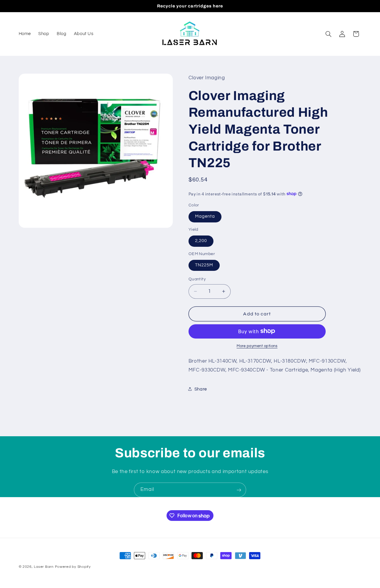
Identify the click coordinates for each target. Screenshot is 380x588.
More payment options (257, 346)
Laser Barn (43, 566)
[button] (328, 34)
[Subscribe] (239, 490)
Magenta (205, 216)
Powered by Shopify (73, 566)
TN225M (204, 265)
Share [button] (200, 389)
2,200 (201, 240)
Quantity (197, 279)
